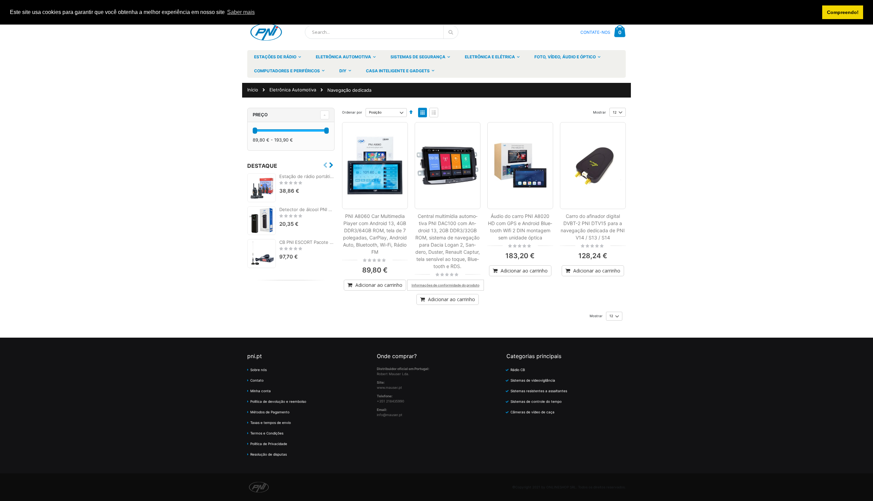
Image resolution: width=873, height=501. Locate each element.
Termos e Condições (266, 433)
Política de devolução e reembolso (278, 401)
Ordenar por (352, 112)
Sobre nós (258, 370)
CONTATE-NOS (595, 32)
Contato (257, 380)
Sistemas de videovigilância (533, 380)
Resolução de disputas (268, 454)
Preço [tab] (260, 114)
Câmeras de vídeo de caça (532, 412)
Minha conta (260, 391)
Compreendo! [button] (843, 12)
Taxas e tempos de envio (270, 423)
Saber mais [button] (241, 12)
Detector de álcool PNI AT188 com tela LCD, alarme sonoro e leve (307, 209)
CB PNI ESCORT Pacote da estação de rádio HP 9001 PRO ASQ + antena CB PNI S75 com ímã (307, 242)
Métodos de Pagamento (270, 412)
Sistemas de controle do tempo (536, 401)
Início (252, 89)
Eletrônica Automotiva (292, 90)
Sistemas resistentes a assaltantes (539, 391)
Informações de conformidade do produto (445, 285)
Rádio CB (518, 370)
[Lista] (433, 112)
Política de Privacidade (268, 444)
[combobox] (381, 32)
